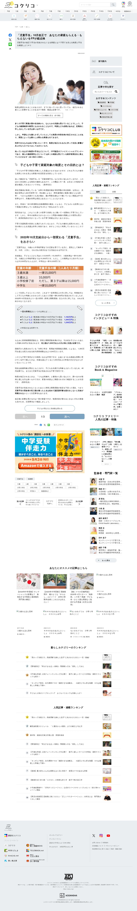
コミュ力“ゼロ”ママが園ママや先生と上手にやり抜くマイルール (33, 502)
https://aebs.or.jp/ (68, 889)
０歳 (18, 484)
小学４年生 (59, 487)
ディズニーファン (55, 839)
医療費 (30, 479)
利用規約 (105, 843)
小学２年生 (33, 487)
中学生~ (118, 11)
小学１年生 (21, 487)
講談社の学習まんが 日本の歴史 (60, 843)
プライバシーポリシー (112, 846)
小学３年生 (46, 487)
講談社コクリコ (94, 447)
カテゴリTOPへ (49, 502)
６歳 (68, 484)
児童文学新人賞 (107, 117)
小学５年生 (72, 487)
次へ (67, 416)
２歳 (35, 484)
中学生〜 (33, 491)
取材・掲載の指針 (116, 849)
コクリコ (106, 464)
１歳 (26, 484)
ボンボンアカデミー (56, 835)
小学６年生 (21, 491)
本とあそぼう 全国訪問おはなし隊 (61, 847)
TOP (16, 27)
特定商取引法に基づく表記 (100, 849)
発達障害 (103, 102)
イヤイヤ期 (114, 110)
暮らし (28, 27)
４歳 (51, 484)
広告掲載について (97, 846)
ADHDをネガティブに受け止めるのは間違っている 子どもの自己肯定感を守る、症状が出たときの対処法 (65, 502)
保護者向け (127, 11)
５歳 (59, 484)
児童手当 (20, 479)
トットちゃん (107, 106)
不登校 (112, 102)
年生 (68, 11)
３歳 (43, 484)
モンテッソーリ (107, 113)
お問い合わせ (96, 843)
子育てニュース (101, 110)
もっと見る (105, 303)
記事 (21, 27)
